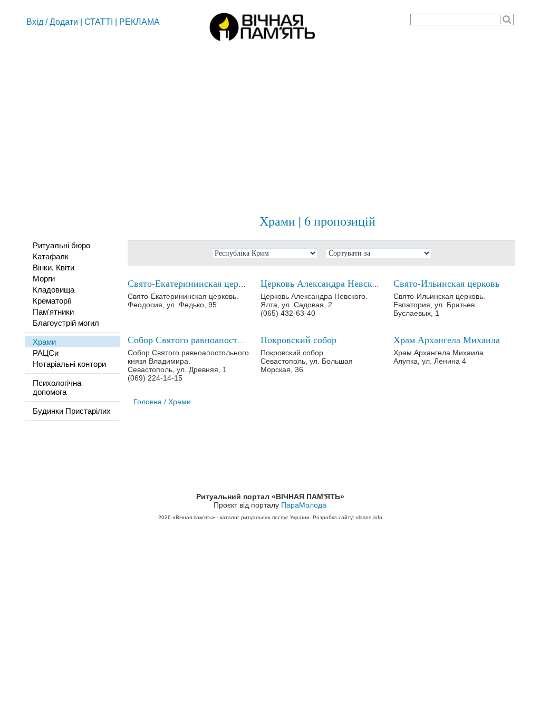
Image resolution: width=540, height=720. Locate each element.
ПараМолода (303, 505)
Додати (64, 21)
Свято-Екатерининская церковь (192, 283)
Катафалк (51, 256)
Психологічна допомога (57, 387)
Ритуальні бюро (61, 245)
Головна (147, 401)
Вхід (34, 21)
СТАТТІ (98, 21)
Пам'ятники (53, 311)
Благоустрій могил (66, 322)
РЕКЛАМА (139, 21)
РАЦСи (46, 352)
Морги (44, 278)
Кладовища (53, 289)
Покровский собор (298, 339)
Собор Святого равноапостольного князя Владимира (235, 339)
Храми (44, 341)
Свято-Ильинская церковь (446, 283)
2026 (164, 517)
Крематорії (52, 300)
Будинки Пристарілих (72, 410)
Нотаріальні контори (69, 363)
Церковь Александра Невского (323, 283)
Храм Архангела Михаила (446, 339)
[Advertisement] (270, 124)
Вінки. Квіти (53, 267)
